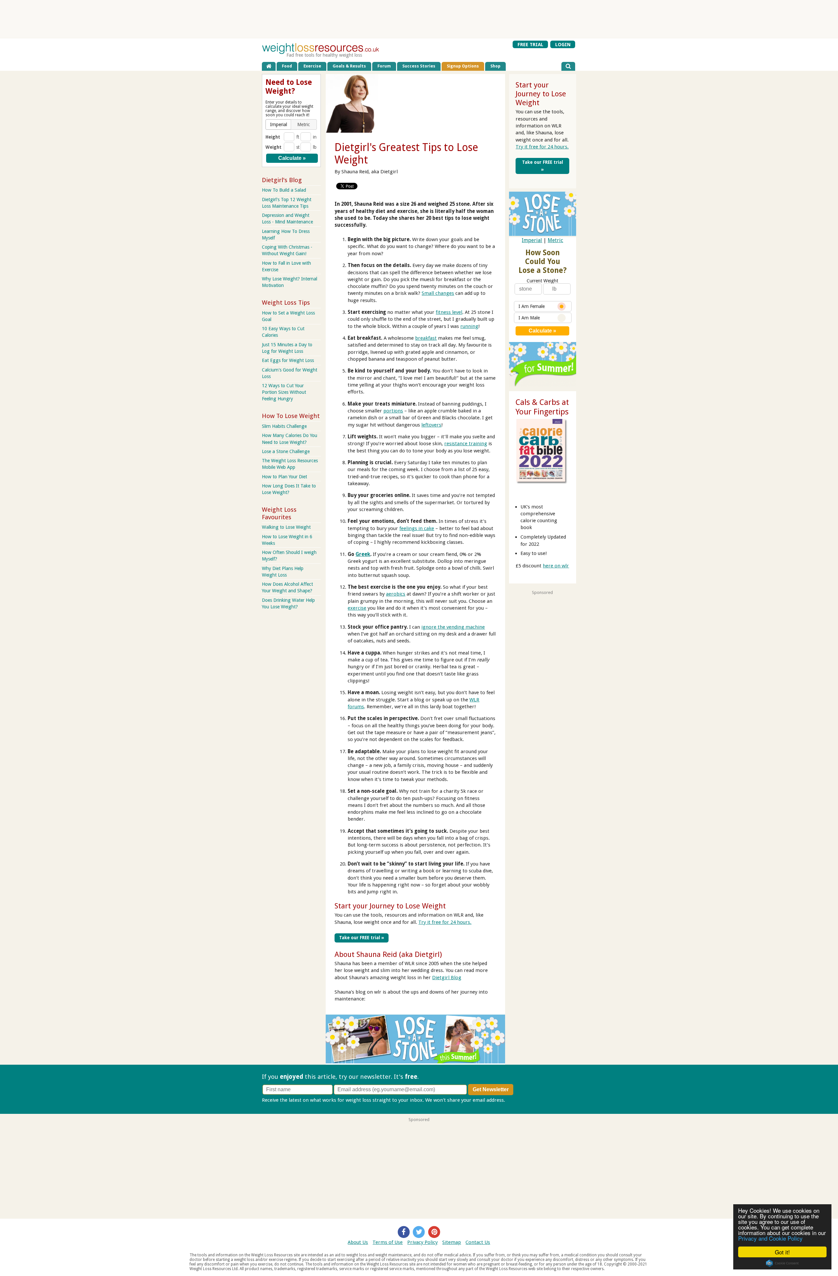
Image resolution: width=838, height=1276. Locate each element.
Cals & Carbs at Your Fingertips (542, 407)
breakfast (426, 338)
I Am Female (532, 306)
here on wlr (556, 566)
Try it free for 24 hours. (444, 922)
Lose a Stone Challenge (286, 451)
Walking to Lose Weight (286, 527)
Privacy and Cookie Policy (770, 1238)
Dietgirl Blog (446, 978)
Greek (362, 554)
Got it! (782, 1252)
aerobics (395, 594)
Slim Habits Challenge (284, 426)
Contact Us (477, 1242)
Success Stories (418, 66)
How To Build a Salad (284, 190)
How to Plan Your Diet (284, 476)
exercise (357, 608)
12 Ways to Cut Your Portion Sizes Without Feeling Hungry (284, 392)
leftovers (431, 425)
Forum (384, 66)
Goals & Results (349, 66)
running (469, 326)
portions (393, 411)
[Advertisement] (419, 19)
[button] (278, 124)
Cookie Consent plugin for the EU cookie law (782, 1263)
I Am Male (529, 317)
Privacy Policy (422, 1242)
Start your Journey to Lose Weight (390, 906)
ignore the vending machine (453, 627)
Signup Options (463, 66)
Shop (495, 66)
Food (287, 66)
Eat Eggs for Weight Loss (288, 360)
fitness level (449, 312)
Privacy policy (521, 1100)
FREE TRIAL (530, 44)
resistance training (465, 444)
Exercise (312, 66)
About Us (358, 1242)
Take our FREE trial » (361, 937)
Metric (555, 240)
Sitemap (451, 1242)
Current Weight (542, 280)
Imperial (532, 240)
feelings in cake (416, 528)
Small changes (438, 293)
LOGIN (563, 44)
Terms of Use (388, 1242)
